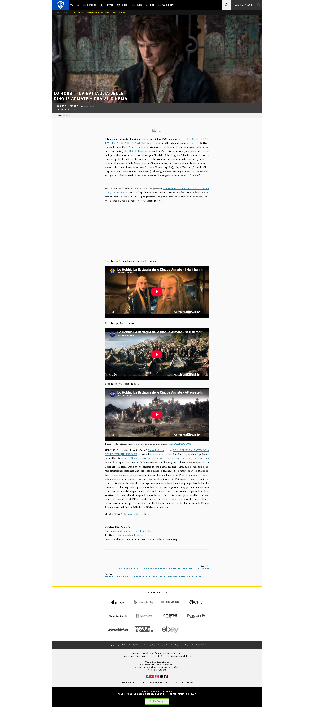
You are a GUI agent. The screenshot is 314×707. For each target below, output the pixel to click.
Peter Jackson (138, 147)
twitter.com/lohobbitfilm (129, 535)
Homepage (110, 645)
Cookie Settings (157, 701)
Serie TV (91, 5)
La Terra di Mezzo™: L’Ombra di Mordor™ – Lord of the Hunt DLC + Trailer (164, 568)
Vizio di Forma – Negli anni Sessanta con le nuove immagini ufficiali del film (153, 576)
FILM (72, 109)
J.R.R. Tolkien (136, 151)
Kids (152, 5)
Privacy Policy (158, 683)
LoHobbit (66, 115)
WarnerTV (168, 5)
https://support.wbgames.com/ (164, 653)
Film (76, 5)
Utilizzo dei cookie (181, 683)
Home (58, 12)
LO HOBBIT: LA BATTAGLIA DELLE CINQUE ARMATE (174, 458)
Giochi (124, 5)
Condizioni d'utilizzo (134, 683)
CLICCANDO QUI (180, 443)
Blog (139, 5)
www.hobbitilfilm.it (138, 514)
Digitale (108, 5)
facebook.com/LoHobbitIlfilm (134, 531)
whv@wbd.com (184, 656)
